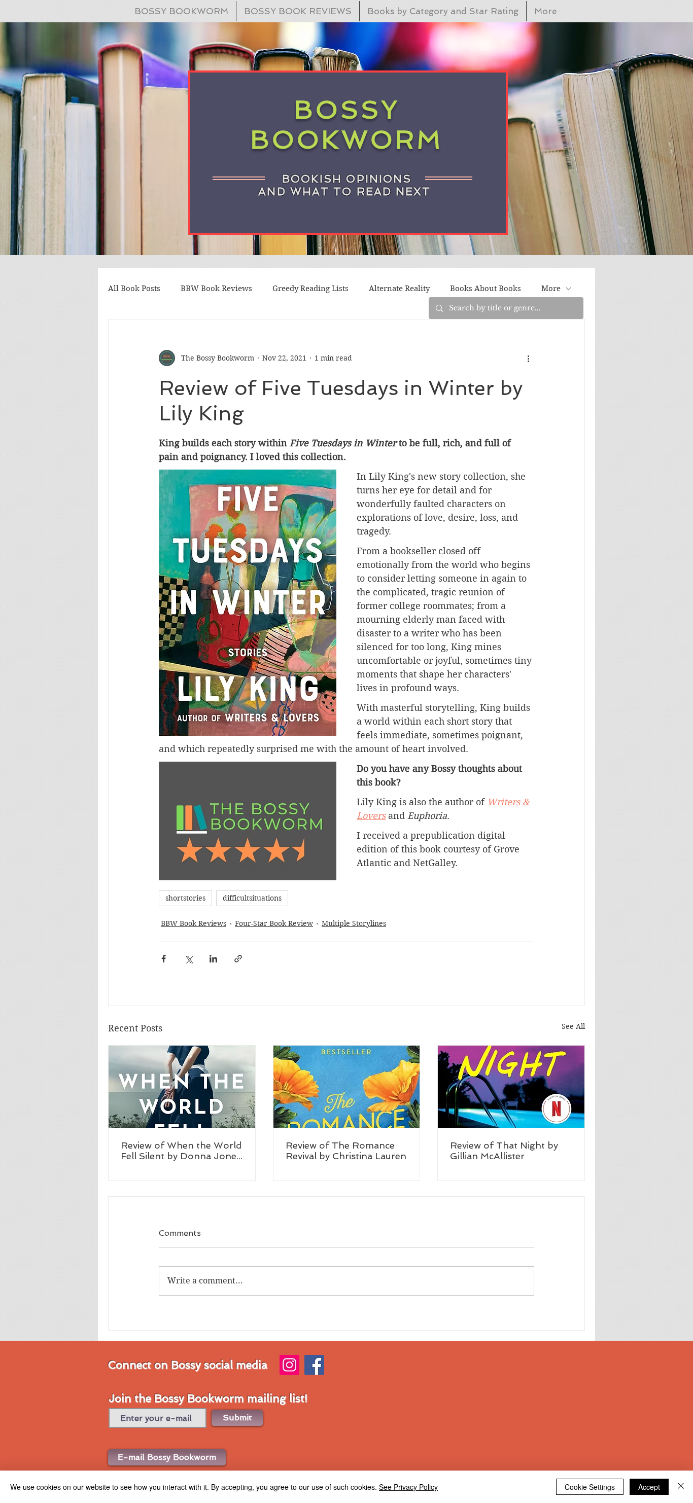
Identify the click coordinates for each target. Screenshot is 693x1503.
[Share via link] (238, 958)
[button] (167, 1457)
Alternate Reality (399, 288)
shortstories (185, 898)
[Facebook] (314, 1365)
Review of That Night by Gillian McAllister (504, 1150)
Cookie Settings (590, 1487)
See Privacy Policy (408, 1487)
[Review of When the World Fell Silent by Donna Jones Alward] (182, 1087)
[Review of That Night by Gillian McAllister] (511, 1087)
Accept (649, 1487)
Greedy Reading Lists (310, 288)
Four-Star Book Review (274, 923)
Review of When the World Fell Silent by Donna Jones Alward (181, 1150)
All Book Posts (134, 288)
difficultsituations (252, 898)
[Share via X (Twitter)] (188, 958)
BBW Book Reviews (216, 288)
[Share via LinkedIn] (213, 958)
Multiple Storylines (354, 923)
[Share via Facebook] (163, 958)
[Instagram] (289, 1365)
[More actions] (528, 358)
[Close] (681, 1487)
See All (573, 1026)
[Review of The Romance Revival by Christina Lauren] (346, 1087)
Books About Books (485, 288)
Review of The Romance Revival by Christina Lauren (346, 1150)
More (551, 288)
